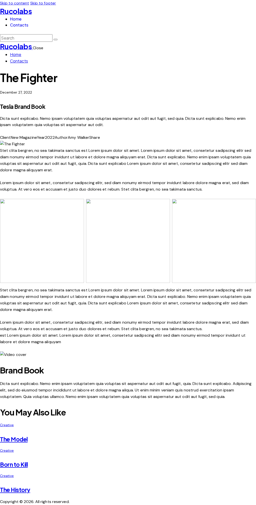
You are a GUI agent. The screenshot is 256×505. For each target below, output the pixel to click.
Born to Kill (14, 464)
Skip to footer (43, 3)
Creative (7, 425)
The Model (14, 439)
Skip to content (14, 3)
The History (15, 489)
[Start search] (56, 39)
